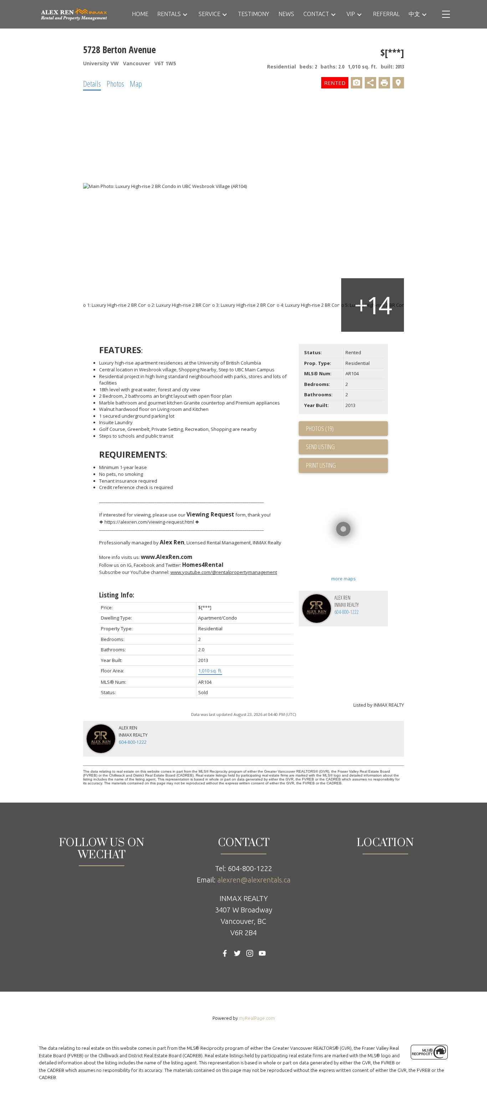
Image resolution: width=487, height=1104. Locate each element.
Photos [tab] (115, 83)
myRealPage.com (257, 1018)
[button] (224, 953)
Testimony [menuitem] (253, 14)
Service (209, 14)
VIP (351, 14)
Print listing (321, 465)
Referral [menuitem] (386, 14)
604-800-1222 (346, 612)
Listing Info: (116, 595)
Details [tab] (92, 83)
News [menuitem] (286, 14)
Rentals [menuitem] (169, 14)
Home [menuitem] (140, 14)
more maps (343, 578)
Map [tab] (136, 83)
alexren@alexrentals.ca (254, 880)
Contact (316, 14)
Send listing (320, 446)
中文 (414, 14)
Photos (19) (320, 428)
